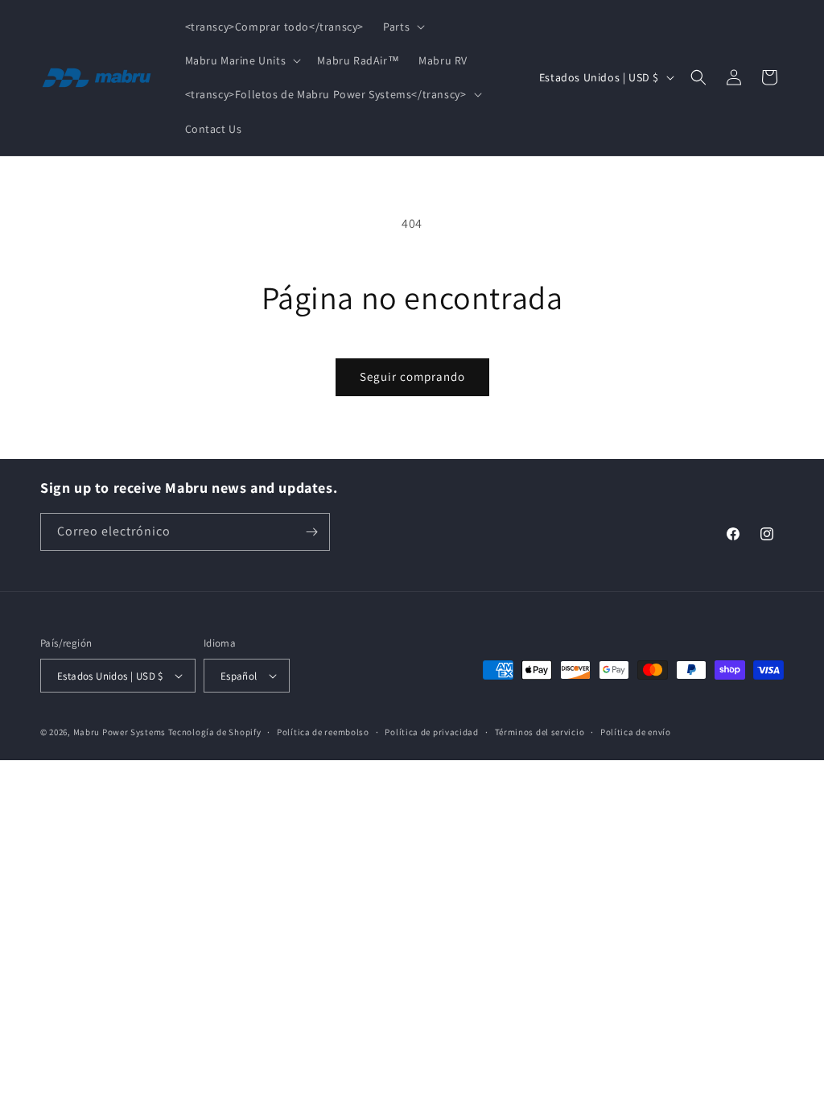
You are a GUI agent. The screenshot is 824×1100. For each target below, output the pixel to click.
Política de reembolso (323, 732)
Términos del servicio (540, 732)
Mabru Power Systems (119, 732)
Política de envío (635, 732)
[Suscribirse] (311, 532)
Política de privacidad (431, 732)
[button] (402, 26)
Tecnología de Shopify (215, 732)
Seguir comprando (412, 376)
